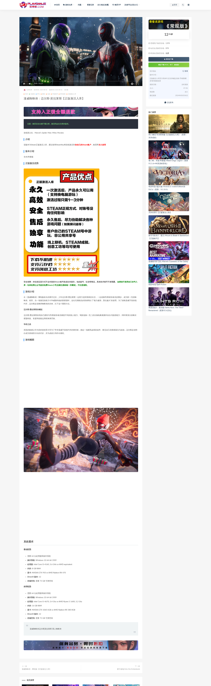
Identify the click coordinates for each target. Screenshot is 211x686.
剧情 (43, 94)
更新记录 (90, 5)
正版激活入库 (72, 94)
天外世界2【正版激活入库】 (160, 212)
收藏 (66, 90)
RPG (38, 94)
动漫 (48, 94)
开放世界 (55, 94)
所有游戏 (63, 94)
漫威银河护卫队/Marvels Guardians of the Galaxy (168, 261)
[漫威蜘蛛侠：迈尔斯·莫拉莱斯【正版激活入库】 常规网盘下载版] (169, 24)
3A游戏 (32, 94)
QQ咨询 (169, 102)
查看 (186, 71)
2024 (26, 94)
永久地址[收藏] (103, 5)
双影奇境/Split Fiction (157, 284)
